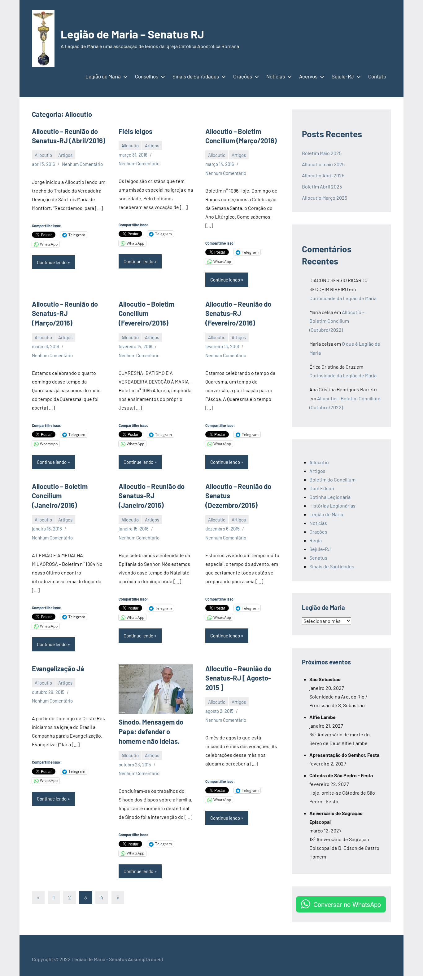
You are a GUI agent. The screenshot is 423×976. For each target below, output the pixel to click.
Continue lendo (52, 262)
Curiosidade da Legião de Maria (343, 298)
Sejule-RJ (343, 76)
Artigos (65, 155)
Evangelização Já (58, 668)
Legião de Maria (103, 76)
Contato (377, 76)
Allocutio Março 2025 (324, 198)
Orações (242, 76)
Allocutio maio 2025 (323, 164)
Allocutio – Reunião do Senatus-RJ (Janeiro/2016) (152, 495)
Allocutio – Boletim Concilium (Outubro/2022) (336, 321)
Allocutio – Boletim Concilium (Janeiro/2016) (60, 495)
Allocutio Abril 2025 (323, 175)
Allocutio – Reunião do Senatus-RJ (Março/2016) (65, 313)
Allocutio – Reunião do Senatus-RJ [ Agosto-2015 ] (238, 678)
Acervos (308, 76)
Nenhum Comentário (82, 164)
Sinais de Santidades (195, 76)
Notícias (275, 76)
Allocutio (43, 155)
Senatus (318, 558)
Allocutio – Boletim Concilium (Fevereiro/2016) (146, 313)
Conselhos (146, 76)
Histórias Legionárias (332, 505)
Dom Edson (321, 488)
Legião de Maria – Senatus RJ (132, 34)
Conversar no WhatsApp (347, 904)
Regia (315, 540)
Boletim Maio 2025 (322, 153)
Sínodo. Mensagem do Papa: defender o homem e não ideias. (151, 731)
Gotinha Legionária (330, 497)
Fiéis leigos (135, 131)
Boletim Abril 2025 (322, 186)
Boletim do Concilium (332, 479)
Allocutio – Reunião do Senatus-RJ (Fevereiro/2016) (238, 313)
